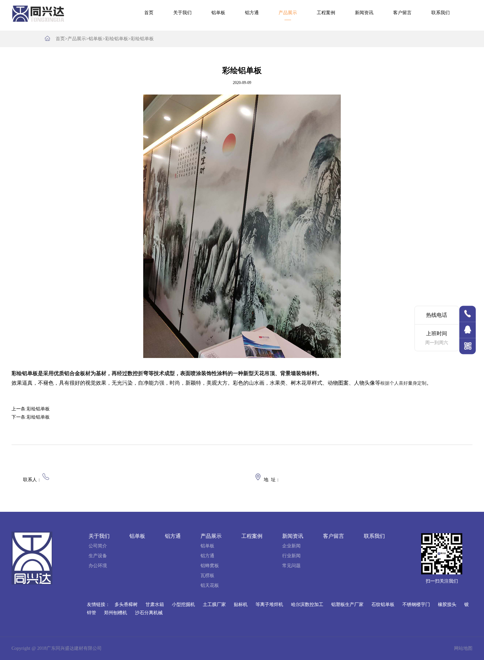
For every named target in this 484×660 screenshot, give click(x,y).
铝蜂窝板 (210, 565)
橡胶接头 (447, 604)
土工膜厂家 (214, 604)
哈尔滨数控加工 (307, 604)
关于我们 (182, 12)
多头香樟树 (126, 604)
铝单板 (218, 12)
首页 (148, 12)
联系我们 (440, 12)
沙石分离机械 (149, 612)
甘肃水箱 (155, 604)
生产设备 (98, 555)
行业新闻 (291, 555)
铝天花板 (210, 585)
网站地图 (463, 648)
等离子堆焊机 (269, 604)
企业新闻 (291, 545)
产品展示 (288, 12)
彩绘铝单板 (116, 38)
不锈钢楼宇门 (416, 604)
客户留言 (402, 12)
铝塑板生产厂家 (347, 604)
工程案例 (326, 12)
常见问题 (291, 565)
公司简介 (98, 545)
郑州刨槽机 (115, 612)
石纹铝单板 (382, 604)
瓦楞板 (207, 575)
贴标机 (241, 604)
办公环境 (98, 565)
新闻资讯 (364, 12)
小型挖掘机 (183, 604)
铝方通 (252, 12)
